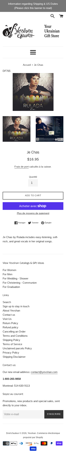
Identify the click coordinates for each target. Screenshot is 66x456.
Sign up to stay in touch (16, 306)
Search (7, 302)
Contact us (9, 314)
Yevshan (32, 433)
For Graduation (11, 286)
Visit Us (7, 318)
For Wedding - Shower (15, 278)
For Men (7, 274)
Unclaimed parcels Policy (17, 348)
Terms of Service (12, 344)
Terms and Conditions (15, 335)
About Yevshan (11, 310)
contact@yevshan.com (44, 372)
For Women (9, 270)
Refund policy (10, 327)
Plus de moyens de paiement (33, 213)
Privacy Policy (11, 352)
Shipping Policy (11, 339)
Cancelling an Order (14, 331)
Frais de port (21, 166)
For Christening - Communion (20, 282)
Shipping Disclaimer (14, 356)
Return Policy (10, 323)
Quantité (33, 177)
